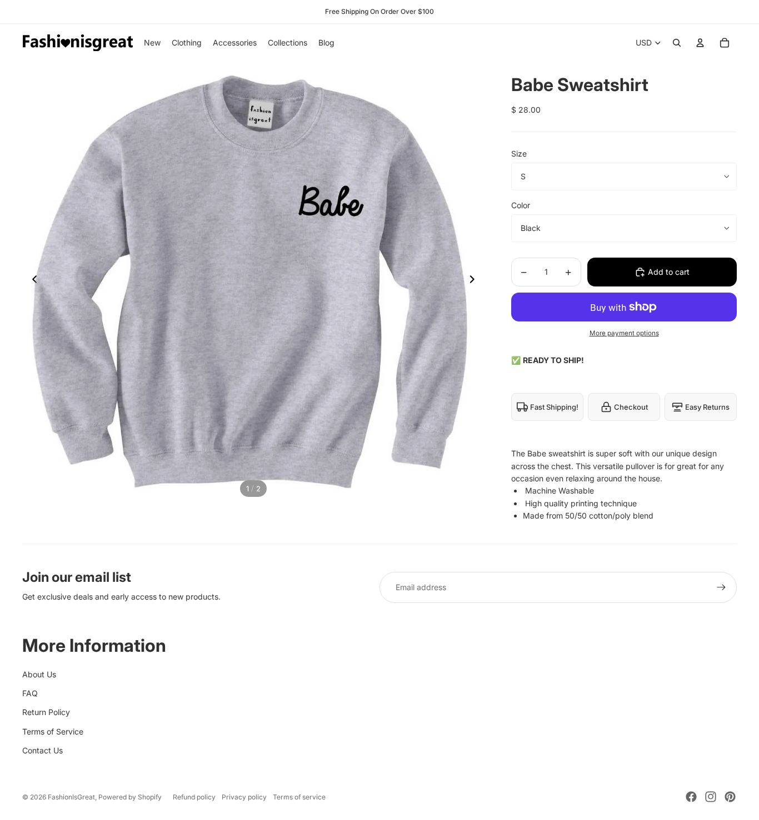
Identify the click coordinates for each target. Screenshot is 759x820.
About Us (39, 674)
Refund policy (194, 797)
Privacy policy (244, 797)
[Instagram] (710, 796)
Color (520, 205)
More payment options (624, 333)
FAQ (30, 693)
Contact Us (42, 750)
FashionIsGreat (71, 797)
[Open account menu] (700, 43)
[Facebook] (691, 796)
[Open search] (677, 43)
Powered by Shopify (130, 797)
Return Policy (46, 712)
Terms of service (299, 797)
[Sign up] (721, 587)
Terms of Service (52, 731)
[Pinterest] (730, 796)
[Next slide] (475, 281)
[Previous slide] (31, 281)
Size (519, 153)
